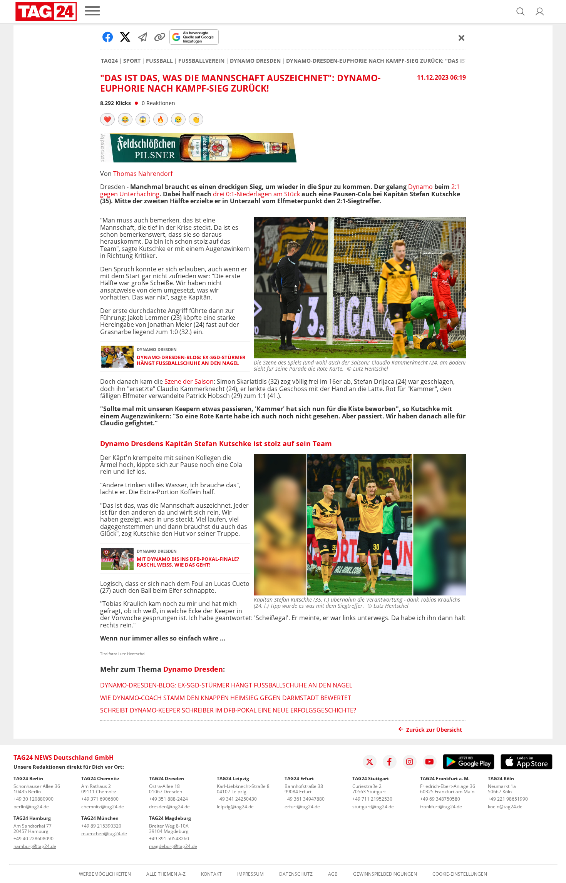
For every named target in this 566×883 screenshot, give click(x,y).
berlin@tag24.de (31, 806)
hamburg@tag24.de (34, 846)
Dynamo (420, 186)
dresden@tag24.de (169, 806)
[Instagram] (410, 762)
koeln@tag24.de (505, 806)
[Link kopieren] (159, 37)
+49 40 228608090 (33, 838)
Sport (132, 61)
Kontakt (211, 874)
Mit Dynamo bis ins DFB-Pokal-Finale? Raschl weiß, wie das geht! (188, 562)
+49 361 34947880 (305, 799)
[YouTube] (430, 762)
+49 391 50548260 (169, 838)
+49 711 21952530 (372, 799)
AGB (333, 874)
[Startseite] (46, 11)
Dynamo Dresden (255, 61)
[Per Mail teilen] (142, 37)
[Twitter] (370, 762)
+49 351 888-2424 (168, 799)
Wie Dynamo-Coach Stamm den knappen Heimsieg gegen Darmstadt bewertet (225, 698)
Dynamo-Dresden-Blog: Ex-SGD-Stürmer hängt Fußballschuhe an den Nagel (191, 360)
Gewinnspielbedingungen (385, 874)
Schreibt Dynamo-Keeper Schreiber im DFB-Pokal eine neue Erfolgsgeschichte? (228, 710)
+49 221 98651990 (508, 799)
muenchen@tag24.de (104, 833)
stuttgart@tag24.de (373, 806)
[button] (540, 12)
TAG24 (109, 61)
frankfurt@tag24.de (441, 806)
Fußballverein (201, 61)
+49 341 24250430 (237, 799)
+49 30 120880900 (33, 799)
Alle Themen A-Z (166, 874)
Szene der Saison (189, 381)
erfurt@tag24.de (302, 806)
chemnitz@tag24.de (102, 806)
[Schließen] (461, 37)
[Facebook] (390, 762)
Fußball (159, 61)
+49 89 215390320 (101, 826)
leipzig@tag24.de (235, 806)
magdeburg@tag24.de (173, 846)
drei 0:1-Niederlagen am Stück (256, 194)
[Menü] (92, 11)
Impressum (250, 874)
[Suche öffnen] (521, 12)
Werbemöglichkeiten (105, 874)
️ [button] (107, 119)
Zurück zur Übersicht (434, 729)
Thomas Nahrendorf (142, 173)
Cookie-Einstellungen (459, 874)
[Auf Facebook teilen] (108, 37)
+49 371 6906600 (100, 799)
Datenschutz (296, 874)
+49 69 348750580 (440, 799)
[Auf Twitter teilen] (125, 37)
